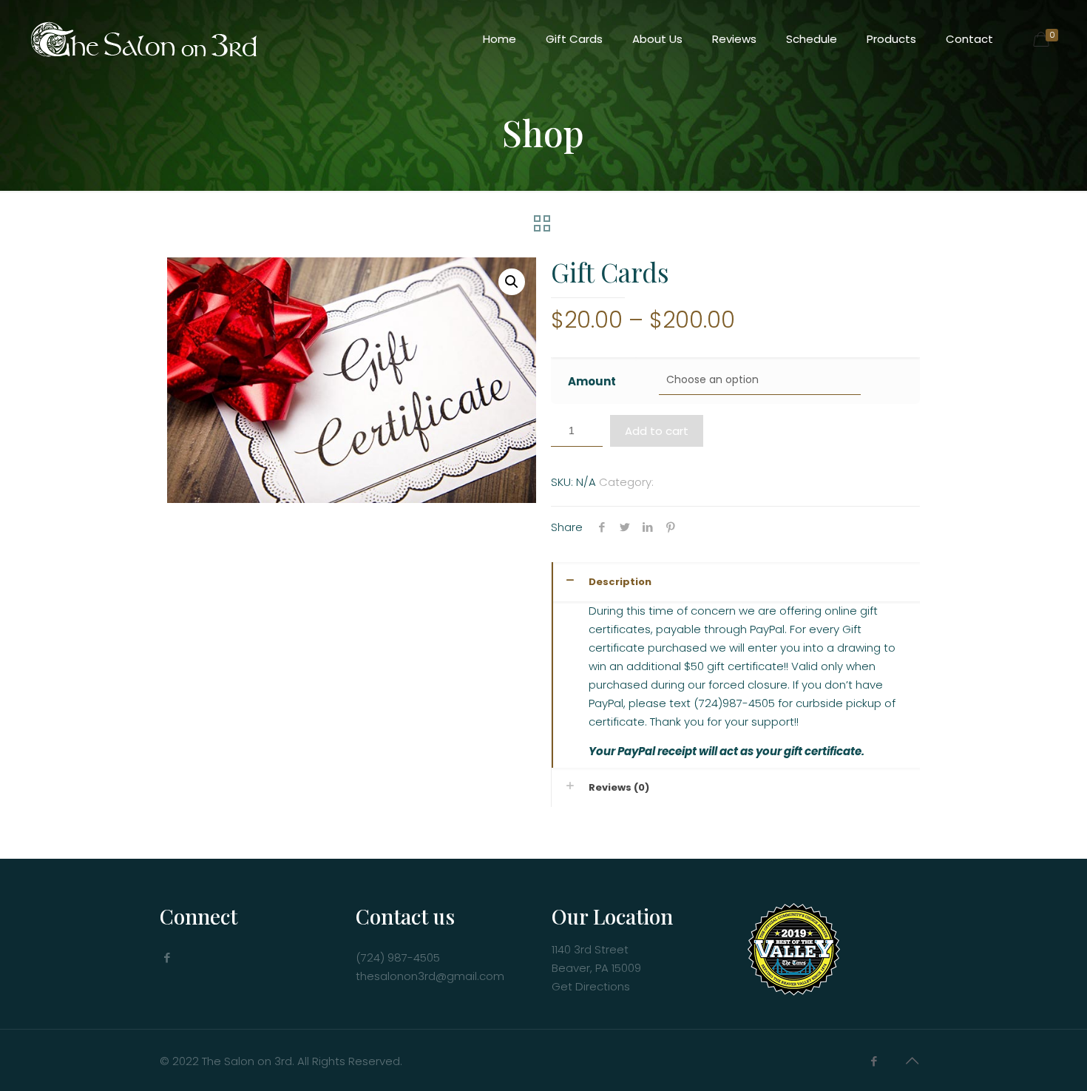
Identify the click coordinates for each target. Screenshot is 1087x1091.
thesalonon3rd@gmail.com (430, 976)
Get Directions (591, 986)
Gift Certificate (697, 482)
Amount (592, 381)
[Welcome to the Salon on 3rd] (142, 39)
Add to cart (656, 431)
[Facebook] (873, 1061)
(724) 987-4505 (398, 957)
